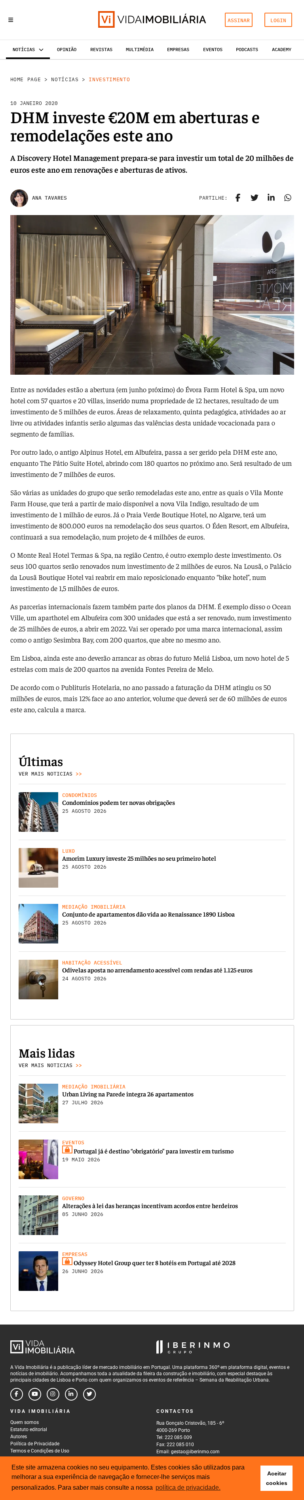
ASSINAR (239, 20)
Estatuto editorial (28, 1429)
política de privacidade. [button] (188, 1487)
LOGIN (278, 20)
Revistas (101, 49)
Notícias (64, 79)
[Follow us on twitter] (89, 1394)
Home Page (25, 79)
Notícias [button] (24, 49)
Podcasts (247, 49)
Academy (281, 49)
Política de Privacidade (34, 1444)
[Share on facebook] (238, 198)
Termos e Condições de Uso (39, 1451)
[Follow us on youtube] (34, 1394)
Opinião (66, 49)
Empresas (178, 49)
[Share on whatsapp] (287, 198)
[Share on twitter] (254, 198)
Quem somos (24, 1422)
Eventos (212, 49)
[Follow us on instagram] (53, 1394)
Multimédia (140, 49)
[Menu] (10, 19)
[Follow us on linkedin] (71, 1394)
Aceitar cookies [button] (276, 1478)
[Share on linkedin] (271, 198)
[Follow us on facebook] (16, 1394)
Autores (18, 1436)
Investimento (109, 79)
